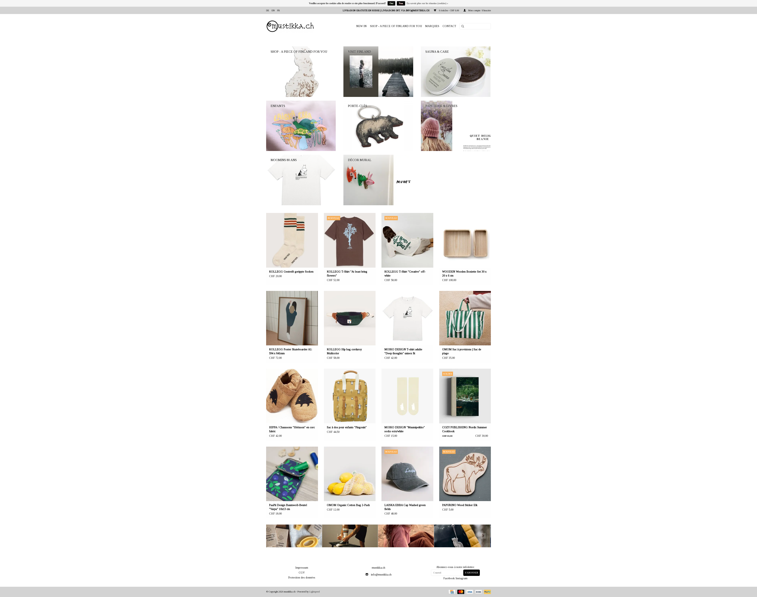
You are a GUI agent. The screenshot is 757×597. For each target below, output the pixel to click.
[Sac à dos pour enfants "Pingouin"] (350, 396)
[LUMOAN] (462, 536)
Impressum (301, 567)
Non (401, 3)
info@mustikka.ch (381, 574)
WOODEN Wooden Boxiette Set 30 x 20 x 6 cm (464, 273)
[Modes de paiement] (451, 591)
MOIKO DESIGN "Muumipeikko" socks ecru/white (404, 429)
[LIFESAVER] (406, 536)
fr (278, 10)
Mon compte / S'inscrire (479, 10)
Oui (391, 3)
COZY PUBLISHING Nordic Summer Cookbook (464, 429)
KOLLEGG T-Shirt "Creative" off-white (405, 273)
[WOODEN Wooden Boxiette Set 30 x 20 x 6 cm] (465, 240)
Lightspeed (314, 591)
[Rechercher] (461, 26)
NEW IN (361, 26)
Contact (449, 26)
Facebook (449, 578)
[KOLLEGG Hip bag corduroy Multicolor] (350, 318)
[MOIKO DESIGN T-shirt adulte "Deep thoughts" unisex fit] (407, 318)
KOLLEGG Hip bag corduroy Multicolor (344, 351)
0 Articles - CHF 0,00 (449, 10)
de (267, 10)
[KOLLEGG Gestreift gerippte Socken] (292, 240)
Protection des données (301, 577)
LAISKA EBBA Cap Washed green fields (405, 507)
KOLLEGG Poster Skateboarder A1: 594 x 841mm (290, 351)
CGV (302, 572)
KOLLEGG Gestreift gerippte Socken (291, 271)
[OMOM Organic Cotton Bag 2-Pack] (350, 474)
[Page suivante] (483, 536)
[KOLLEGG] (294, 536)
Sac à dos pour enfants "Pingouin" (347, 427)
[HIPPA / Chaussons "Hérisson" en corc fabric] (292, 396)
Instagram (461, 578)
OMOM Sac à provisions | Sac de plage (461, 351)
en (273, 10)
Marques (432, 26)
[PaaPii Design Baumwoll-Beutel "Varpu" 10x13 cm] (292, 474)
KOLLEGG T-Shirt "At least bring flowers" (347, 273)
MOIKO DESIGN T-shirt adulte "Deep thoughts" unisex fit (403, 351)
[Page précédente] (274, 536)
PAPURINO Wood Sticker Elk (459, 505)
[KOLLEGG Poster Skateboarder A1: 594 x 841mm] (292, 318)
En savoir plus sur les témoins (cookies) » (427, 3)
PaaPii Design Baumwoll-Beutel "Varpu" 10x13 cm (288, 507)
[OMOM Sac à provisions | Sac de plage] (465, 318)
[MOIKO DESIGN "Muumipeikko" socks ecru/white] (407, 396)
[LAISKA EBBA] (350, 536)
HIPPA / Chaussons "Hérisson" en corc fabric (292, 429)
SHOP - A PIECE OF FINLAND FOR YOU (396, 26)
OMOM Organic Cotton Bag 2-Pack (348, 505)
